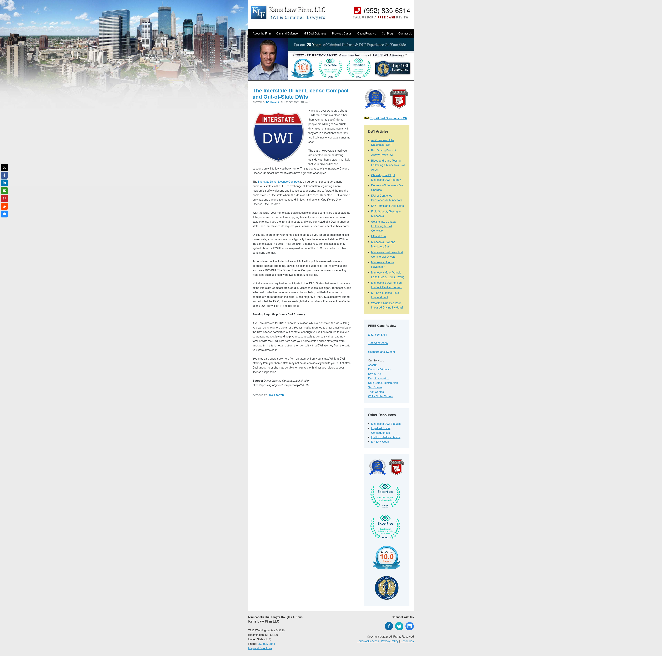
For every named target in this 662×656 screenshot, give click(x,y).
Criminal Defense (287, 33)
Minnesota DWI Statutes (386, 424)
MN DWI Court (380, 442)
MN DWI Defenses (315, 33)
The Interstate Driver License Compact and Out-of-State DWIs (301, 93)
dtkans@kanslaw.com (381, 352)
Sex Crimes (375, 387)
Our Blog (387, 33)
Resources (407, 641)
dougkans (272, 102)
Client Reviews (366, 33)
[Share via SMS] (4, 214)
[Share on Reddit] (4, 206)
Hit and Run (378, 236)
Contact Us (405, 33)
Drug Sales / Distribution (383, 383)
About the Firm (262, 33)
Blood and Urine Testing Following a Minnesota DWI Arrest (388, 164)
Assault (372, 365)
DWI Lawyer (276, 395)
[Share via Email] (4, 190)
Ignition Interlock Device (385, 437)
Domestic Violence (379, 369)
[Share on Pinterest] (4, 198)
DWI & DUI (375, 374)
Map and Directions (260, 648)
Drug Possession (378, 378)
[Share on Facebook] (4, 175)
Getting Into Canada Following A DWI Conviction (383, 226)
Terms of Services (368, 641)
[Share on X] (4, 167)
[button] (260, 113)
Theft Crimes (376, 392)
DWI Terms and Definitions (387, 206)
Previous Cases (342, 33)
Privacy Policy (389, 641)
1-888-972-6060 (378, 343)
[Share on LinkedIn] (4, 183)
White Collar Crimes (380, 396)
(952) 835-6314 (387, 10)
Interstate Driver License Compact (278, 181)
